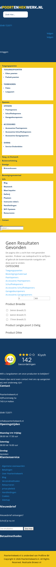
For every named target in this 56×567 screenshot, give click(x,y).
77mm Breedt (18, 319)
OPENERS (8, 106)
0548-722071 (6, 25)
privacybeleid (8, 488)
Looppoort (9, 92)
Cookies (5, 496)
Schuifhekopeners (13, 113)
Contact (5, 220)
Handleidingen (10, 205)
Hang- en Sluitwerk (10, 157)
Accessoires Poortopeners (16, 128)
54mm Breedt (18, 310)
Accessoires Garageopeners (17, 135)
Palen (7, 88)
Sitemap (6, 499)
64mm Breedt (18, 315)
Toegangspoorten (14, 270)
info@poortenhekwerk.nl (12, 421)
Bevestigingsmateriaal (11, 175)
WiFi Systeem (9, 209)
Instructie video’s (11, 201)
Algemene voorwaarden (13, 466)
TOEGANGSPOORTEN (13, 69)
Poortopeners (11, 109)
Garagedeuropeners (13, 117)
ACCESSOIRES (9, 124)
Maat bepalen (10, 190)
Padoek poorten (12, 77)
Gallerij (7, 194)
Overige (5, 164)
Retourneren (9, 213)
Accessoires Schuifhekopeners (18, 132)
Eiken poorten (11, 73)
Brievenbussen (10, 168)
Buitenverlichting (9, 160)
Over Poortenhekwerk (12, 473)
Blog (5, 183)
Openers (5, 102)
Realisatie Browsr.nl (31, 562)
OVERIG (7, 142)
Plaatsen (7, 198)
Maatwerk (8, 186)
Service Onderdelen (13, 146)
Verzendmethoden (11, 481)
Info (3, 179)
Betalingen (7, 469)
